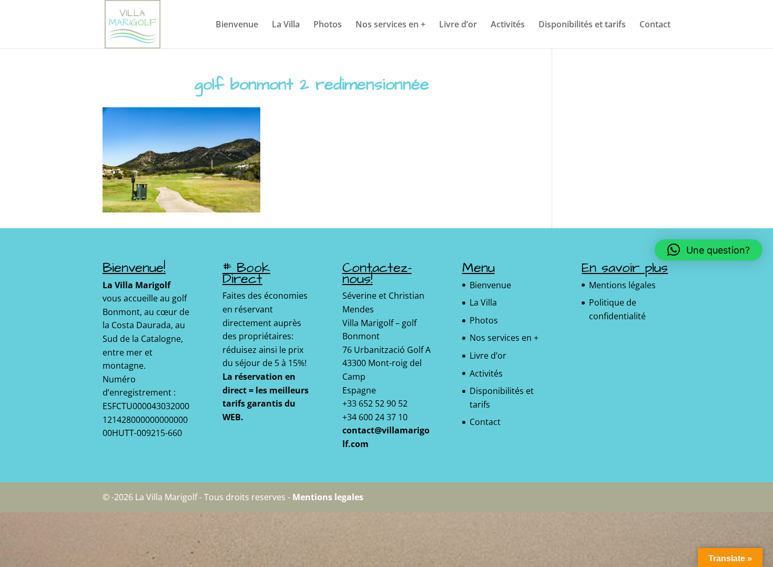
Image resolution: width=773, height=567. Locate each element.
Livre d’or (458, 25)
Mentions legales (327, 497)
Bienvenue (237, 25)
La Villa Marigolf (136, 285)
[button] (708, 249)
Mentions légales (622, 285)
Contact (654, 25)
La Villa (286, 25)
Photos (327, 25)
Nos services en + (390, 25)
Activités (508, 25)
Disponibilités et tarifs (582, 25)
